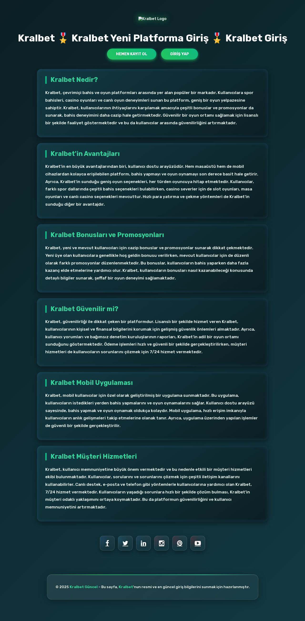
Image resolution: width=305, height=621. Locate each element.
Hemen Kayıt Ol (131, 54)
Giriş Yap (179, 54)
